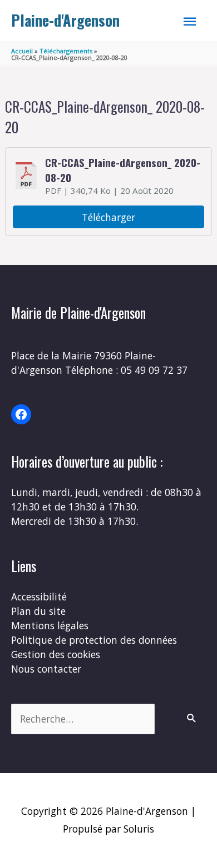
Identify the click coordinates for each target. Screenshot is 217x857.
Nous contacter (46, 668)
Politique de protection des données (94, 639)
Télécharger (108, 217)
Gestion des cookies (55, 654)
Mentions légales (49, 625)
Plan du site (38, 611)
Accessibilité (39, 596)
